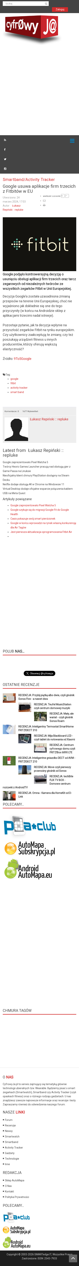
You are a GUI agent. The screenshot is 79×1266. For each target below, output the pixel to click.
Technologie (12, 1158)
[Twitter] (5, 159)
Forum (8, 1119)
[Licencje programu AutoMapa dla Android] (16, 1242)
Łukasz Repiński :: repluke (49, 419)
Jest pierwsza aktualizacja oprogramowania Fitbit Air (41, 531)
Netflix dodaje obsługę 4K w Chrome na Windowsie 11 (33, 484)
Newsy (9, 1131)
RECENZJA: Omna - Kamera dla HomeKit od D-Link (45, 794)
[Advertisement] (39, 90)
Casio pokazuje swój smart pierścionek (32, 518)
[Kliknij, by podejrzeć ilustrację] (39, 244)
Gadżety (10, 1153)
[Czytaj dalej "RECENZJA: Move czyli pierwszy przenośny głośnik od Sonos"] (24, 770)
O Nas (8, 1185)
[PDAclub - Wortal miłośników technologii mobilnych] (16, 1216)
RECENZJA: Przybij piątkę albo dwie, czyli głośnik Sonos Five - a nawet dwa (46, 697)
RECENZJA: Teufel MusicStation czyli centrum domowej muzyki (52, 706)
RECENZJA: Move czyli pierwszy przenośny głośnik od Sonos (52, 769)
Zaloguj (60, 9)
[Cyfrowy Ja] (32, 29)
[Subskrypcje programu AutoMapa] (30, 848)
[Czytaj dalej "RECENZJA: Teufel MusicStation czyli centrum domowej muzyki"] (24, 707)
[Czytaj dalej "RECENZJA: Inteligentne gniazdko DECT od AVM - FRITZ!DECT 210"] (9, 760)
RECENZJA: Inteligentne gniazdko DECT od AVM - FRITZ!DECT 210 (46, 759)
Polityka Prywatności (17, 1197)
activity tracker (19, 387)
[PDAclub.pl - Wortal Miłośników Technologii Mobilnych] (30, 826)
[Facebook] (5, 149)
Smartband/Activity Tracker (29, 179)
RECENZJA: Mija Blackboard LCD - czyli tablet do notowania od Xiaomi (54, 737)
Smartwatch (12, 1136)
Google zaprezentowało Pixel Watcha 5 (25, 462)
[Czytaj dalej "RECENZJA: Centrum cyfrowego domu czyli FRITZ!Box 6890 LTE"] (40, 748)
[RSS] (5, 140)
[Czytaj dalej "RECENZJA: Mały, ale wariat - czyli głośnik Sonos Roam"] (40, 716)
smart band (17, 392)
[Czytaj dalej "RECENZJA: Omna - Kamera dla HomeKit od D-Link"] (9, 795)
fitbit (13, 383)
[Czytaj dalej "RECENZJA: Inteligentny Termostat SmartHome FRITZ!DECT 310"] (9, 729)
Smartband (11, 1142)
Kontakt (9, 1191)
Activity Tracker (14, 1147)
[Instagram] (5, 168)
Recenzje (10, 1125)
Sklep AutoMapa (14, 1180)
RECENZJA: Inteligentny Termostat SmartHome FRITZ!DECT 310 (46, 728)
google (14, 378)
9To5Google (22, 359)
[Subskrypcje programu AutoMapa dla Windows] (16, 1229)
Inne (7, 1164)
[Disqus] (39, 590)
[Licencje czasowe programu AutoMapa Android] (30, 868)
